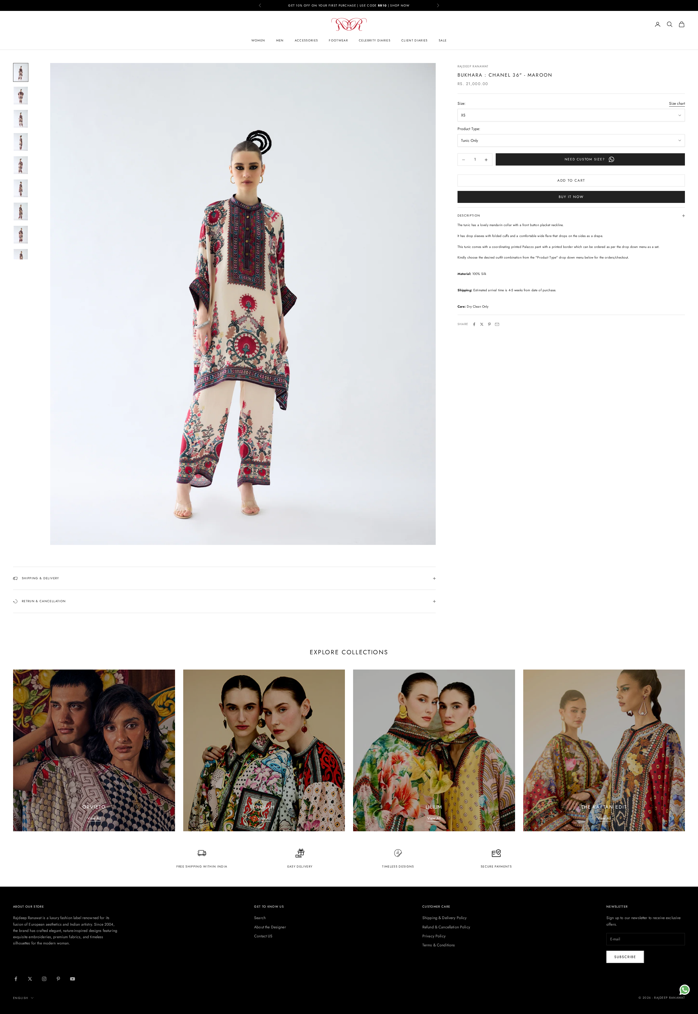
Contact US (263, 936)
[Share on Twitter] (482, 324)
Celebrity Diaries (374, 40)
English (20, 998)
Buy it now (571, 197)
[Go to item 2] (20, 95)
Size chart (677, 103)
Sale (443, 40)
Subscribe (625, 956)
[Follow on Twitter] (30, 979)
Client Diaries (414, 40)
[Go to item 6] (20, 188)
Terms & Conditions (438, 945)
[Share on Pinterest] (489, 324)
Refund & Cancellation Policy (446, 927)
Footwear (338, 40)
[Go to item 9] (20, 257)
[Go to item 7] (20, 211)
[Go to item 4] (20, 142)
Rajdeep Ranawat (473, 66)
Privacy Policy (434, 936)
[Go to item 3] (20, 118)
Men (280, 40)
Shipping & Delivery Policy (444, 917)
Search (260, 917)
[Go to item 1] (20, 72)
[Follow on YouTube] (72, 979)
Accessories (306, 40)
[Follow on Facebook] (16, 979)
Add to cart (571, 180)
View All (94, 818)
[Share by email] (497, 324)
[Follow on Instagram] (44, 979)
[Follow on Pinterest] (58, 979)
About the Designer (270, 927)
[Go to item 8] (20, 234)
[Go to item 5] (20, 165)
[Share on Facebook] (474, 324)
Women (258, 40)
